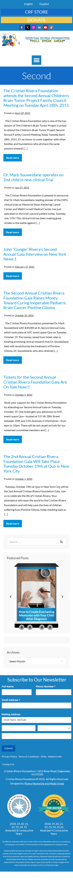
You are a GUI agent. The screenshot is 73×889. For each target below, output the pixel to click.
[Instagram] (33, 27)
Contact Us (8, 764)
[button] (36, 60)
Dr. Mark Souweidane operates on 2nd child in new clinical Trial (33, 177)
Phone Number (50, 686)
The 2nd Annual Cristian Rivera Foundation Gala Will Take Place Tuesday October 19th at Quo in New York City (36, 463)
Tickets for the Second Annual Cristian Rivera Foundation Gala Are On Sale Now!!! (35, 382)
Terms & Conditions (29, 756)
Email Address (16, 700)
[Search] (61, 542)
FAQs (44, 756)
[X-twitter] (27, 27)
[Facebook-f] (21, 27)
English (28, 3)
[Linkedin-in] (39, 27)
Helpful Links (55, 756)
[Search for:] (36, 541)
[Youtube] (45, 27)
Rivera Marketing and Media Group (44, 783)
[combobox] (54, 728)
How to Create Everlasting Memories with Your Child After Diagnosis (36, 615)
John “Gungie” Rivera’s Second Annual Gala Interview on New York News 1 (34, 254)
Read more (14, 156)
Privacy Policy (9, 756)
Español (44, 3)
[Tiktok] (51, 27)
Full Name (8, 686)
